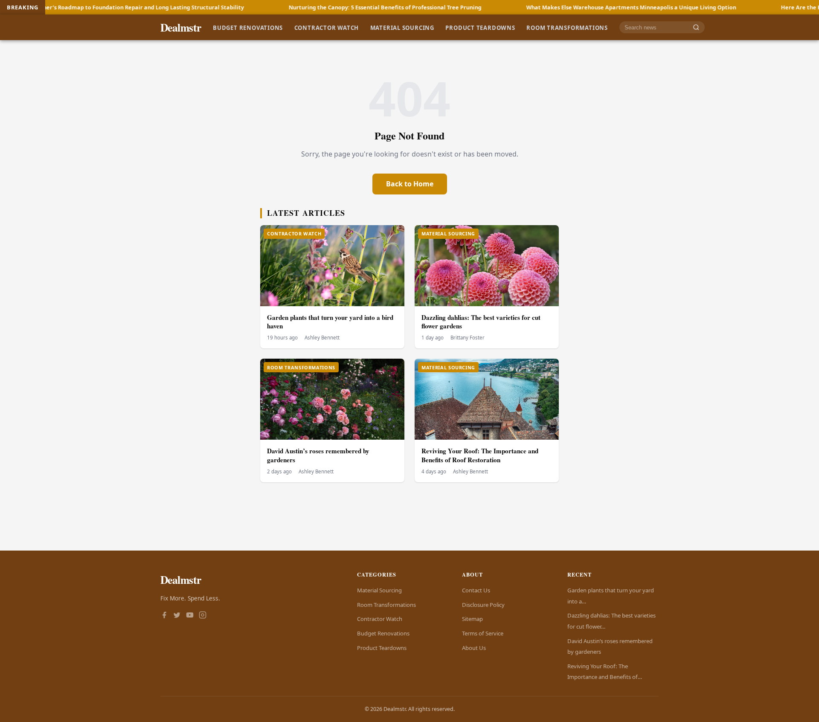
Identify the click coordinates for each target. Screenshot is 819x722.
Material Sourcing (402, 27)
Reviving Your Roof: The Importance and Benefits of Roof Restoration (479, 455)
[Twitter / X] (177, 616)
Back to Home (409, 183)
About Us (474, 648)
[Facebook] (164, 616)
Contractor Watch (326, 27)
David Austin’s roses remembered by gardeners (318, 455)
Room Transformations (567, 27)
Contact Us (476, 590)
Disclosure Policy (483, 605)
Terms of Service (482, 633)
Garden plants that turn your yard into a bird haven (330, 322)
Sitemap (472, 619)
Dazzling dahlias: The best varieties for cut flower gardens (480, 322)
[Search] (696, 27)
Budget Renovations (248, 27)
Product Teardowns (480, 27)
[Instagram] (202, 616)
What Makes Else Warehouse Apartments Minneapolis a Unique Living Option (583, 7)
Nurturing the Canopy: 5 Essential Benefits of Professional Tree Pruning (337, 7)
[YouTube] (190, 616)
